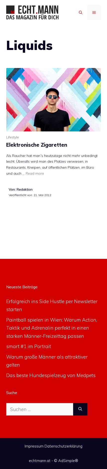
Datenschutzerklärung (63, 446)
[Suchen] (80, 409)
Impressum (34, 446)
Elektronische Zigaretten (36, 145)
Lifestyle (12, 137)
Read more (35, 173)
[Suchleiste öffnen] (80, 12)
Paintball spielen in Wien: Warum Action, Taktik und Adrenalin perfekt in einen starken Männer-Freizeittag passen (51, 328)
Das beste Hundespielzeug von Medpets (51, 375)
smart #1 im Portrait (28, 346)
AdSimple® (68, 460)
